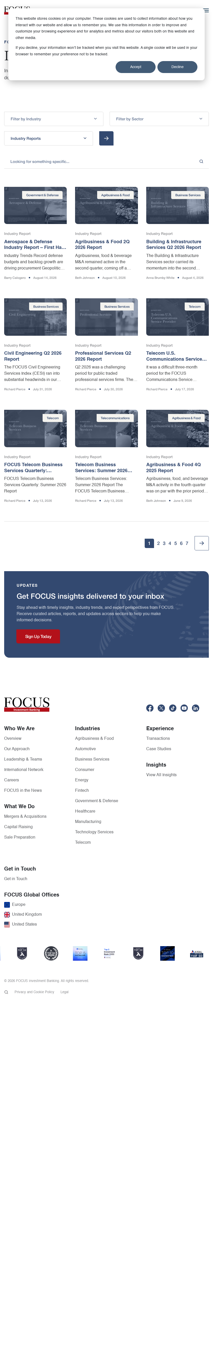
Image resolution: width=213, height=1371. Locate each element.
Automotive (85, 749)
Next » (202, 543)
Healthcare (85, 811)
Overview (13, 739)
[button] (53, 119)
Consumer (84, 770)
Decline (177, 67)
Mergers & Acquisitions (25, 817)
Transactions (158, 739)
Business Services (92, 759)
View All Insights (161, 775)
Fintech (82, 791)
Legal (65, 992)
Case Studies (158, 749)
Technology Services (94, 832)
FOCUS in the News (23, 791)
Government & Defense (96, 801)
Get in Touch (15, 879)
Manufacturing (88, 822)
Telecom (83, 843)
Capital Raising (18, 827)
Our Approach (17, 749)
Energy (81, 780)
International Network (23, 770)
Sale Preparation (19, 837)
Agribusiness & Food (94, 739)
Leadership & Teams (23, 759)
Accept (135, 67)
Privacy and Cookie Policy (34, 992)
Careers (11, 780)
